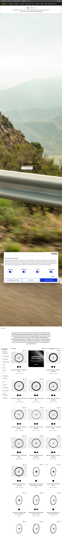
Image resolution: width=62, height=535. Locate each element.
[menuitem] (11, 3)
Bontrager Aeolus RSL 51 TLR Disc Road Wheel (19, 399)
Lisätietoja (37, 168)
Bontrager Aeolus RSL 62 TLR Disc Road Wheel (36, 399)
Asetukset (53, 276)
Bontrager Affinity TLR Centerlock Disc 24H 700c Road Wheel (36, 513)
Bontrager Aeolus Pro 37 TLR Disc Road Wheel (19, 456)
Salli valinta (31, 280)
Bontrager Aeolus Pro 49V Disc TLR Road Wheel (53, 399)
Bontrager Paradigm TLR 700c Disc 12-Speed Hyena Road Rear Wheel (36, 484)
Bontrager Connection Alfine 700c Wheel (53, 484)
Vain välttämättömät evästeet (13, 280)
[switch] (24, 272)
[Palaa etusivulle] (1, 328)
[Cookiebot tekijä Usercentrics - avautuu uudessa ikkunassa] (52, 254)
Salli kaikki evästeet (49, 280)
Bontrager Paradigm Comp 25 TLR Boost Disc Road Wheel (53, 513)
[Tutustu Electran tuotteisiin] (9, 1)
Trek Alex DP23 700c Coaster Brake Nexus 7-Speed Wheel (19, 513)
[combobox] (57, 4)
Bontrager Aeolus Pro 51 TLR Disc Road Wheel (53, 427)
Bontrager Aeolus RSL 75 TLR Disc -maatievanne (53, 370)
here (41, 11)
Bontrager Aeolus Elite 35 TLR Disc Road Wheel (36, 456)
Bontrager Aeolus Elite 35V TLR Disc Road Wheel (53, 456)
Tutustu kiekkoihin (27, 168)
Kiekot (4, 328)
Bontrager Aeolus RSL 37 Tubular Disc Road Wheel (19, 427)
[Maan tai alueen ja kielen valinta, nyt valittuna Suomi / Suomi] (57, 1)
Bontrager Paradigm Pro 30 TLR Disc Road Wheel (36, 427)
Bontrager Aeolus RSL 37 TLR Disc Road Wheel (19, 370)
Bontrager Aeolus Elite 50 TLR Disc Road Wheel (19, 484)
